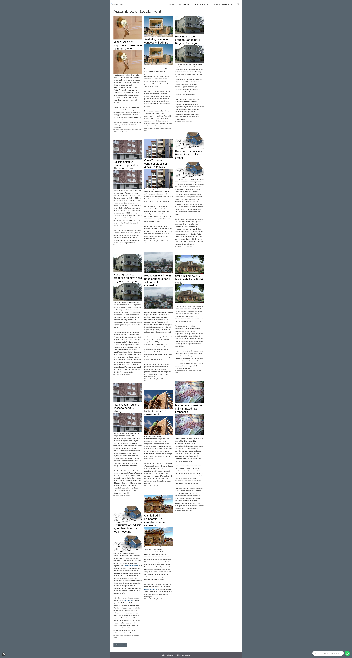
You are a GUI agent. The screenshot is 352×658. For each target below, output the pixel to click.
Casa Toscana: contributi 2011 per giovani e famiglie (155, 163)
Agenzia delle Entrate (130, 566)
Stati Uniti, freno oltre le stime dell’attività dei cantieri (189, 279)
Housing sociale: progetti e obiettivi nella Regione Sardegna (127, 278)
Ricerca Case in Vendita (120, 131)
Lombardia (149, 547)
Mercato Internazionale (222, 4)
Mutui (171, 4)
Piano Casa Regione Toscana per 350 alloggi (126, 408)
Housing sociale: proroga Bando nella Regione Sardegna (187, 40)
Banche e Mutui (136, 129)
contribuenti (128, 600)
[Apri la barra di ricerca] (238, 4)
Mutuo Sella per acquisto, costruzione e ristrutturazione (127, 45)
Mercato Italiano (201, 4)
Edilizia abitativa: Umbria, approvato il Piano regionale (125, 165)
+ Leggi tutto (120, 644)
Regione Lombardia (150, 589)
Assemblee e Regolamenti (123, 129)
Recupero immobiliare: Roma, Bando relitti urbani (189, 154)
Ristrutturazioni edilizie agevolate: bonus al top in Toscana (127, 528)
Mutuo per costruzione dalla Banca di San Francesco (188, 408)
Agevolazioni (184, 4)
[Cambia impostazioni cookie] (4, 654)
